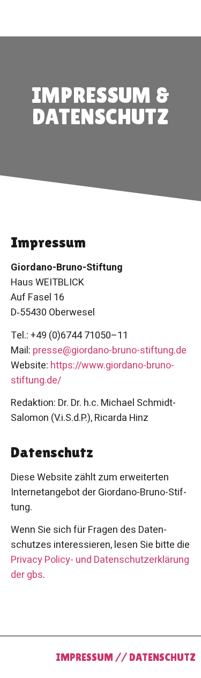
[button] (11, 13)
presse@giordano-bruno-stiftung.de (110, 350)
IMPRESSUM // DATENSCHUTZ (126, 657)
